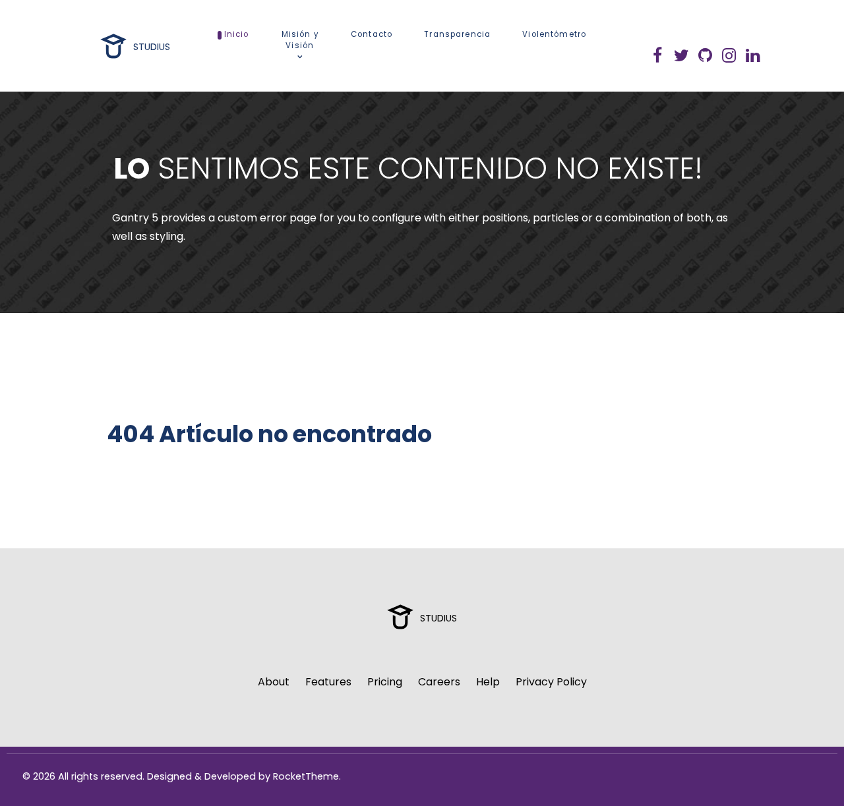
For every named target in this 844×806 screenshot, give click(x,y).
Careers (439, 681)
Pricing (384, 681)
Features (328, 681)
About (273, 681)
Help (488, 681)
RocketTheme (306, 776)
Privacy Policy (551, 681)
